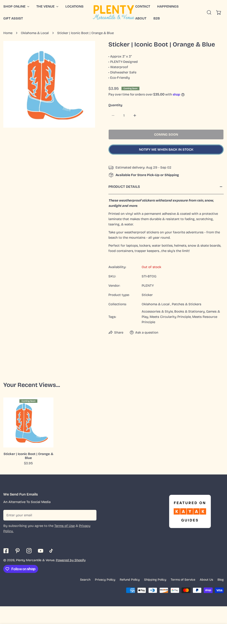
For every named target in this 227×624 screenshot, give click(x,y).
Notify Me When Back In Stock (166, 150)
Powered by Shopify (71, 560)
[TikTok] (52, 550)
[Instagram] (29, 551)
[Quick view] (45, 442)
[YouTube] (40, 551)
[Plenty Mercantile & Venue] (113, 12)
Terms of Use (64, 526)
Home (7, 33)
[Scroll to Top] (219, 600)
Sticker (147, 295)
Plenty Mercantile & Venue (35, 560)
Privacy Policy (105, 580)
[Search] (209, 12)
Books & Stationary (189, 311)
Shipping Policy (155, 580)
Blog (220, 580)
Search (85, 580)
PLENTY (148, 286)
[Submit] (90, 515)
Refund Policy (130, 580)
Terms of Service (183, 580)
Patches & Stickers (186, 304)
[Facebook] (6, 551)
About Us (206, 580)
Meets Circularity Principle (170, 317)
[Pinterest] (17, 551)
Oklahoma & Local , (156, 304)
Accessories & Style (157, 311)
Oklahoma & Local (35, 33)
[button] (47, 6)
